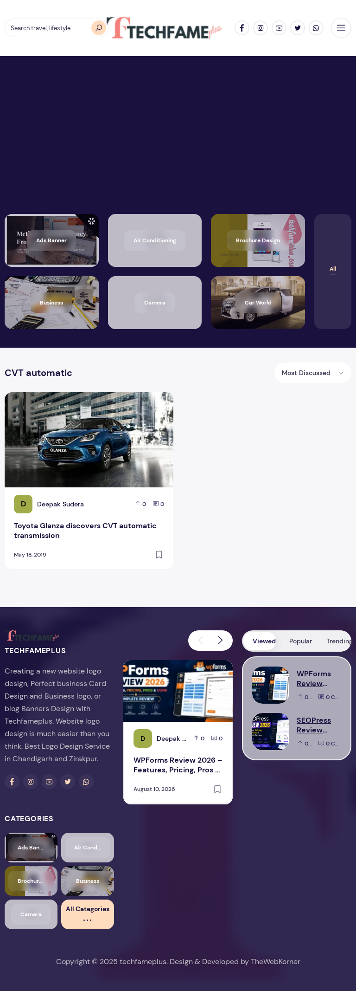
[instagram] (260, 27)
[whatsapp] (316, 27)
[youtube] (279, 27)
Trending (338, 641)
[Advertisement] (178, 144)
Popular (300, 641)
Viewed (264, 641)
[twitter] (297, 27)
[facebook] (242, 27)
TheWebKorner (275, 961)
